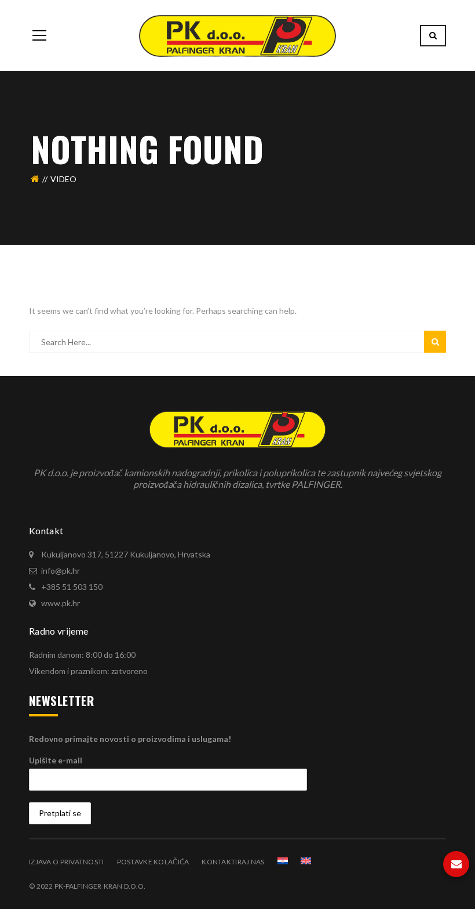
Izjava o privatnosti (66, 861)
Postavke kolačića (153, 861)
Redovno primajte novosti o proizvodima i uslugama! (130, 739)
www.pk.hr (60, 603)
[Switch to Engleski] (306, 860)
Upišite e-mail (55, 760)
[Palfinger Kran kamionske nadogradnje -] (237, 35)
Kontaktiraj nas (233, 861)
